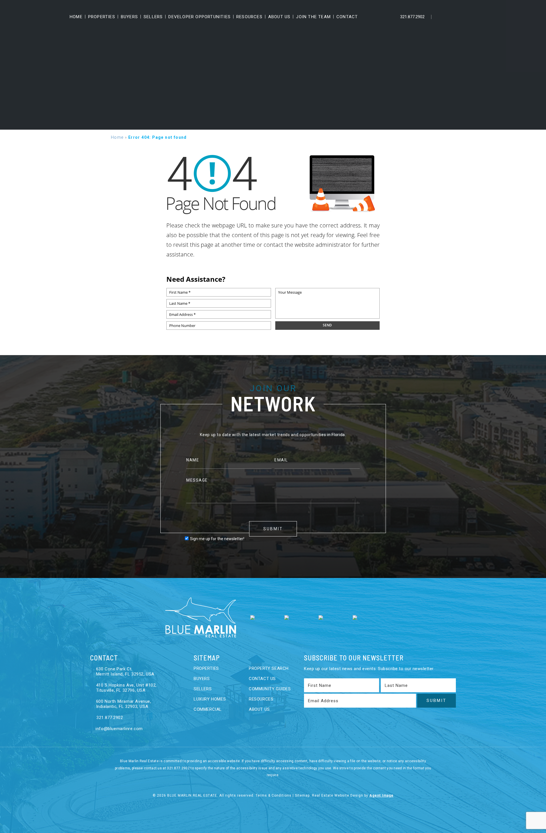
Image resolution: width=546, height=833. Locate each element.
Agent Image (381, 795)
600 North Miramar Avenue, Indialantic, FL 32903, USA (123, 704)
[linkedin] (451, 17)
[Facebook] (440, 17)
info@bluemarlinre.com (118, 728)
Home (76, 16)
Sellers (153, 16)
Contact (347, 16)
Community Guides (270, 688)
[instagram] (475, 17)
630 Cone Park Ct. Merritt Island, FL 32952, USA (125, 671)
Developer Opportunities (199, 16)
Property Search (269, 668)
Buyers (129, 16)
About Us (279, 16)
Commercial (208, 709)
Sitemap (302, 795)
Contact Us (262, 678)
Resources (249, 16)
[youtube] (463, 17)
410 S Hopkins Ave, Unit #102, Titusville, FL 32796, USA (126, 688)
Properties (101, 16)
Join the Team (313, 16)
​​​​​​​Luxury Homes (210, 699)
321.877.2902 (412, 16)
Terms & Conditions (273, 795)
